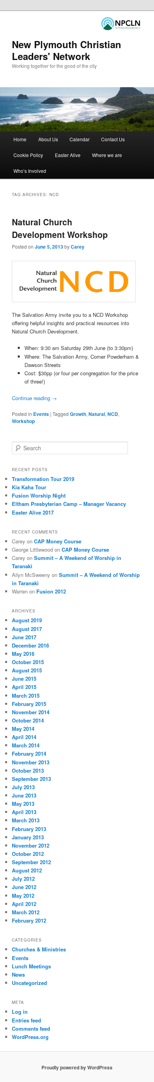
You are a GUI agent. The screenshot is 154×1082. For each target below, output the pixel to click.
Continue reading (34, 398)
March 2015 (25, 695)
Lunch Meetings (31, 966)
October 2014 (28, 720)
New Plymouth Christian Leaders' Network (66, 50)
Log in (20, 1011)
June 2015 (24, 678)
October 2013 (28, 770)
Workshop (23, 421)
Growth (78, 413)
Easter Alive (68, 155)
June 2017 (24, 637)
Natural (96, 413)
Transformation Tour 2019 (43, 479)
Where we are (107, 155)
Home (19, 139)
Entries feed (26, 1020)
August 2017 (27, 629)
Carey (78, 246)
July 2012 (23, 878)
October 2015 (28, 662)
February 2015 (29, 704)
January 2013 (28, 837)
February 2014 (29, 753)
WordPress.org (30, 1037)
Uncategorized (29, 983)
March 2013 (25, 820)
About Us (48, 139)
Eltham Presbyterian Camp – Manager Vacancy (69, 503)
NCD (112, 413)
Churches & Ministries (39, 949)
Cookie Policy (28, 155)
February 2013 (29, 829)
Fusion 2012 (51, 591)
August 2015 (27, 670)
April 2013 (24, 812)
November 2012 (30, 845)
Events (41, 413)
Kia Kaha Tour (29, 487)
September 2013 (31, 778)
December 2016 (30, 645)
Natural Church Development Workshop (60, 228)
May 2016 (23, 653)
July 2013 (23, 787)
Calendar (79, 139)
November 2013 (30, 762)
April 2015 (24, 687)
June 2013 (24, 795)
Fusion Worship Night (39, 495)
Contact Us (113, 139)
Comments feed (31, 1028)
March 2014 (25, 745)
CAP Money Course (57, 541)
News (18, 974)
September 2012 (31, 862)
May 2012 (23, 895)
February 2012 (29, 920)
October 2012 (28, 853)
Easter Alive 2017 (33, 512)
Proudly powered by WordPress (77, 1067)
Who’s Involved (29, 170)
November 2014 (30, 712)
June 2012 (24, 887)
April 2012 (24, 904)
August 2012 (27, 870)
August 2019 (27, 620)
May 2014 (23, 728)
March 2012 (25, 912)
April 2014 (24, 737)
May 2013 (23, 803)
